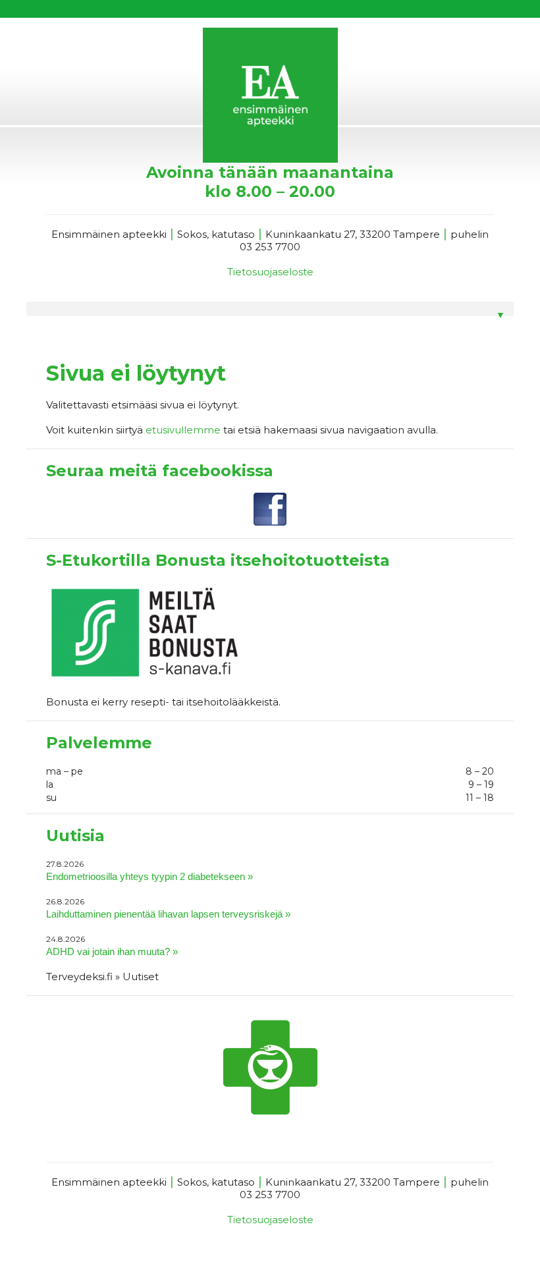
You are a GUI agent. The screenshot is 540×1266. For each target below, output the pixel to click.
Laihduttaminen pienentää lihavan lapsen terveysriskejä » (168, 914)
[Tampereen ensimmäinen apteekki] (270, 95)
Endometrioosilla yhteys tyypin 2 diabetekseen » (149, 876)
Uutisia (75, 835)
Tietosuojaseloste (270, 271)
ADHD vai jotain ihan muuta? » (112, 951)
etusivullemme (183, 430)
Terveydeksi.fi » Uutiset (102, 976)
